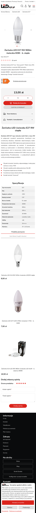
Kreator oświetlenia (6, 1)
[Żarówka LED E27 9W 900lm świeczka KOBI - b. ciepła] (18, 30)
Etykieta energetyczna (19, 81)
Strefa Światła (18, 471)
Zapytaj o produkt (18, 107)
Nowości (20, 1)
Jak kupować (6, 439)
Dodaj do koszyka (19, 103)
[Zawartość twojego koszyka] (29, 6)
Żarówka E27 (26, 12)
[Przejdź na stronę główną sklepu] (8, 6)
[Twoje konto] (26, 6)
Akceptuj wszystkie (18, 503)
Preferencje (26, 507)
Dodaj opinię (18, 406)
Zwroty (5, 453)
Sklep (18, 461)
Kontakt (5, 422)
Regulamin (6, 449)
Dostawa (5, 443)
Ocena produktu (7, 383)
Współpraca (6, 425)
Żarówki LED (16, 12)
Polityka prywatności (9, 428)
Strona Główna (5, 12)
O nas (4, 418)
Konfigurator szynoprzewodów (18, 477)
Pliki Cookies (6, 432)
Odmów (9, 507)
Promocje (14, 1)
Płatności (5, 446)
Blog (18, 466)
